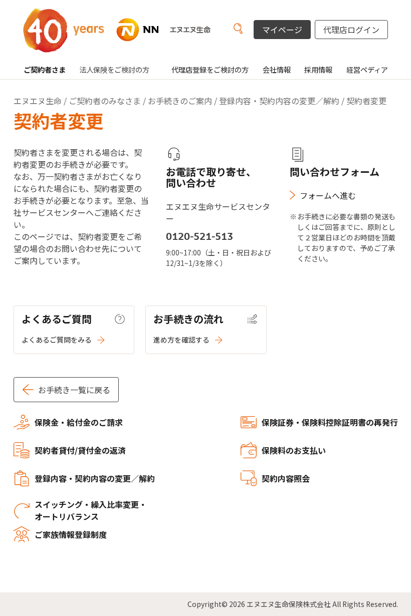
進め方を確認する (181, 340)
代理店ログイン (351, 30)
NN (129, 30)
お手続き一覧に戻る (74, 390)
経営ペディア (367, 69)
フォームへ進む (328, 195)
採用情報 (318, 69)
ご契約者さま (45, 69)
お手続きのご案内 (180, 101)
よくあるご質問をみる (57, 340)
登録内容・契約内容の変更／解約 (279, 101)
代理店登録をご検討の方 (210, 69)
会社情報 (277, 69)
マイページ (282, 30)
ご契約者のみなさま (105, 101)
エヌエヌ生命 (38, 101)
